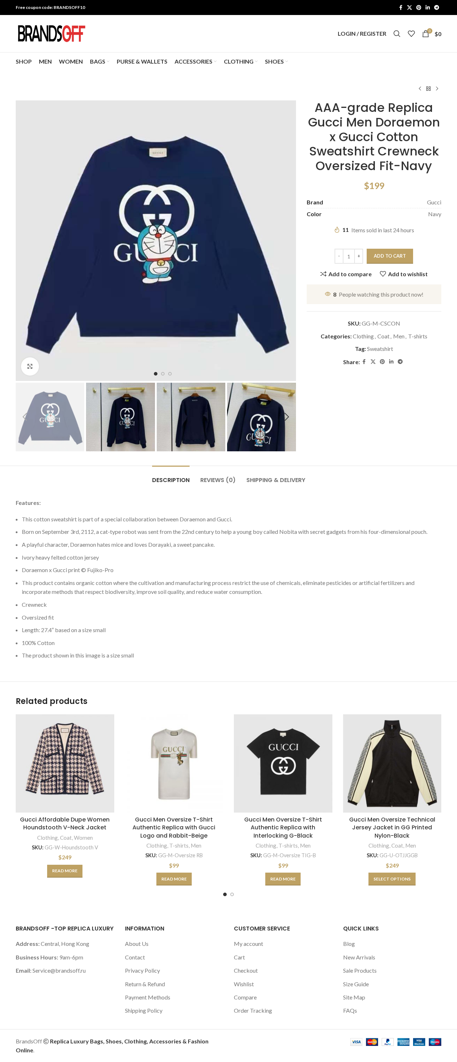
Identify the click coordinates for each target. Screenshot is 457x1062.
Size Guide (356, 984)
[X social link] (409, 8)
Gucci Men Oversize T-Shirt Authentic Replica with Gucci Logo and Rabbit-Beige (173, 827)
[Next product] (437, 89)
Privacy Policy (142, 970)
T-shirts (417, 336)
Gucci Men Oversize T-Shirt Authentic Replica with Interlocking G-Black (283, 827)
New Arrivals (359, 957)
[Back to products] (428, 89)
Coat (383, 336)
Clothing (363, 336)
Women (83, 837)
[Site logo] (51, 32)
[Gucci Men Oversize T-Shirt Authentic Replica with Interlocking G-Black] (283, 763)
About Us (137, 943)
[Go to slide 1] (225, 894)
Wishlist (244, 984)
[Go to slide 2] (232, 894)
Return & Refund (145, 984)
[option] (155, 374)
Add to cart (390, 256)
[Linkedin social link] (427, 8)
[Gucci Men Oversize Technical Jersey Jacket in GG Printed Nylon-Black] (392, 763)
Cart (239, 957)
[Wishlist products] (411, 33)
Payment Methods (147, 997)
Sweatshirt (380, 348)
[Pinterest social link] (418, 8)
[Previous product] (420, 89)
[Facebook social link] (400, 8)
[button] (25, 417)
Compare (245, 997)
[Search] (397, 33)
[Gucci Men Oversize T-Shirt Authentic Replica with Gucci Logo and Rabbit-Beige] (174, 763)
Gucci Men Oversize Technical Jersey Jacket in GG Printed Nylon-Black (392, 827)
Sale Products (360, 970)
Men (399, 336)
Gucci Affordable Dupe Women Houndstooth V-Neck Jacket (65, 823)
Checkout (246, 970)
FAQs (350, 1010)
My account (248, 943)
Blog (349, 943)
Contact (135, 957)
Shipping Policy (143, 1010)
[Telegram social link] (436, 8)
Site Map (354, 997)
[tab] (171, 476)
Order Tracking (253, 1010)
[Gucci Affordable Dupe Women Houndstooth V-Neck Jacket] (65, 763)
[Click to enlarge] (30, 366)
